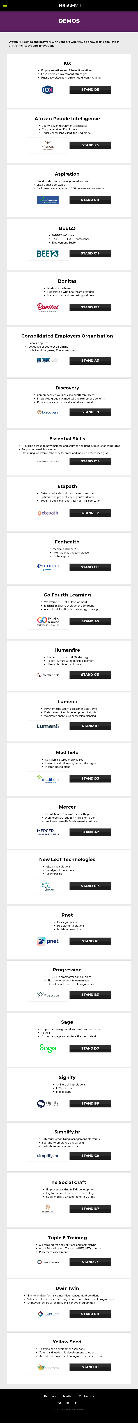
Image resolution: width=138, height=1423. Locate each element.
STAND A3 (90, 361)
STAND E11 (90, 1314)
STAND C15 (90, 461)
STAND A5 (90, 621)
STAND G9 (90, 1156)
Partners (50, 1396)
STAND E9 (90, 412)
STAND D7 (90, 1048)
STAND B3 (90, 995)
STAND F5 (90, 145)
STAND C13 (90, 253)
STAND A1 (90, 941)
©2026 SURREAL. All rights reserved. (69, 1409)
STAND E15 (90, 567)
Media (67, 1396)
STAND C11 (90, 200)
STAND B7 (90, 1209)
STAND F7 (90, 513)
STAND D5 (90, 90)
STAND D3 (90, 779)
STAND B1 (90, 726)
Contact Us (86, 1396)
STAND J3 (90, 1262)
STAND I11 (90, 1367)
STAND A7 (90, 832)
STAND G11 (90, 675)
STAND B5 (90, 1103)
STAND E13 (90, 307)
